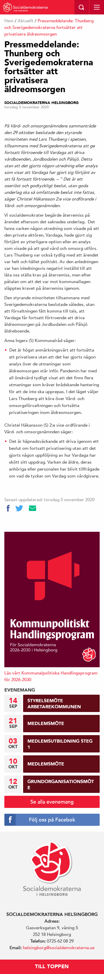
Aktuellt (26, 20)
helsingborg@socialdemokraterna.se (58, 947)
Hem (9, 20)
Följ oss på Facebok (52, 819)
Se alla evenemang (52, 801)
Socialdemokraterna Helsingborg (41, 102)
